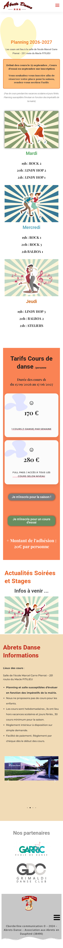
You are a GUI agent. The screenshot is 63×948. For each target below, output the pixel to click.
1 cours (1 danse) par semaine (31, 429)
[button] (8, 781)
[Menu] (31, 917)
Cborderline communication (24, 926)
